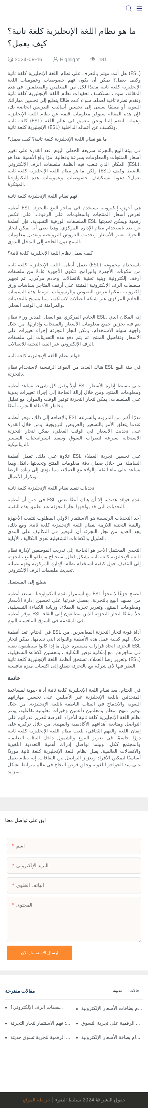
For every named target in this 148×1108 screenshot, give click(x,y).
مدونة (117, 990)
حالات (134, 990)
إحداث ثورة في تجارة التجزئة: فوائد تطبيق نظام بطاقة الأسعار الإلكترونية (112, 1037)
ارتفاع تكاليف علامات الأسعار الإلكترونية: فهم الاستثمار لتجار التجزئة (41, 1023)
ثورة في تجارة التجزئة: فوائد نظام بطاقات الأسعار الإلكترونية (112, 1008)
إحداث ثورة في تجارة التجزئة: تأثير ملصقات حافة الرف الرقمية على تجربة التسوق (112, 1023)
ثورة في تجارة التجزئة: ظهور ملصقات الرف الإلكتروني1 (37, 1007)
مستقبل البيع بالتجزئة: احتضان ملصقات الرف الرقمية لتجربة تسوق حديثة (41, 1037)
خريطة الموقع (37, 1099)
